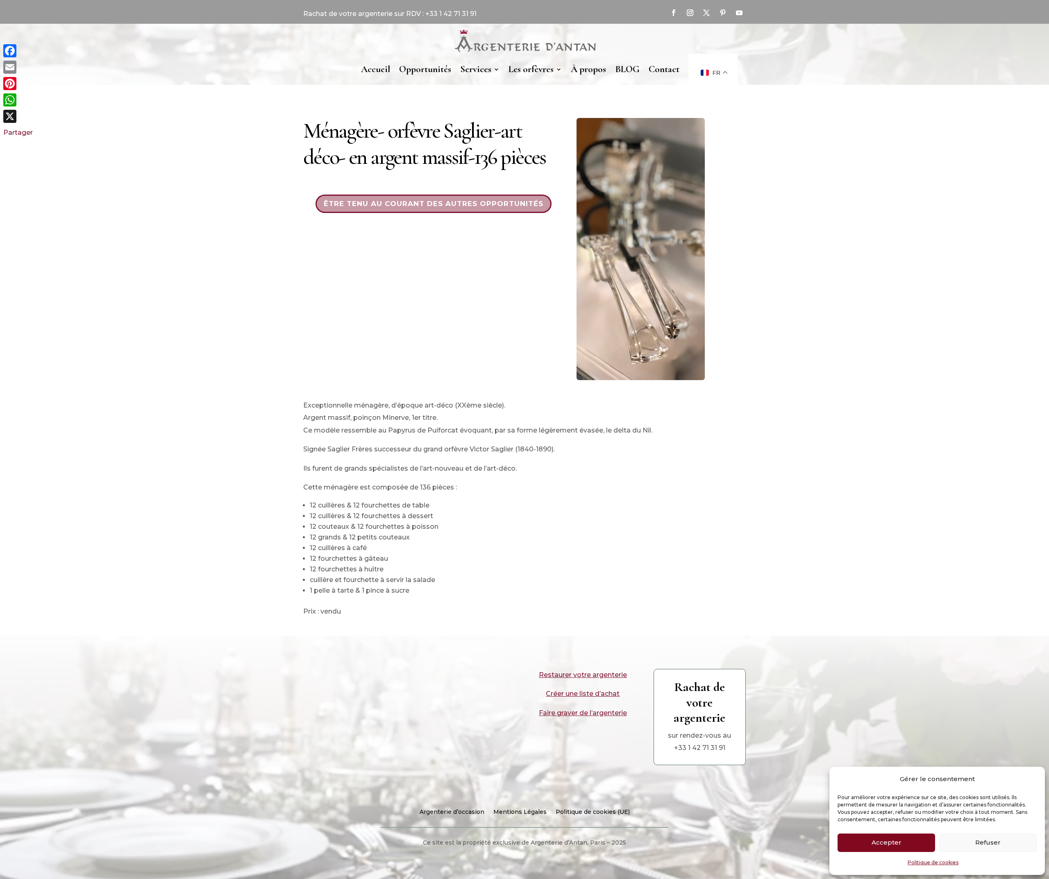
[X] (18, 116)
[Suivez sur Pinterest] (722, 12)
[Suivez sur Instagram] (690, 12)
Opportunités (425, 69)
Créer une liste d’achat (583, 694)
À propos (588, 69)
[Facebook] (18, 51)
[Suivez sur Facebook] (673, 12)
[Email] (18, 67)
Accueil (375, 69)
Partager (18, 132)
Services (475, 69)
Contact (664, 69)
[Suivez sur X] (706, 12)
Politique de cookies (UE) (593, 812)
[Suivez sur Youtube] (739, 12)
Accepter (886, 842)
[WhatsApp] (18, 100)
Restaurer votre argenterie (583, 675)
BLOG (627, 69)
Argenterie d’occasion (452, 812)
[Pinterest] (18, 83)
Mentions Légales (520, 812)
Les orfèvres (531, 69)
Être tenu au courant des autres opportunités (433, 203)
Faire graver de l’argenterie (583, 713)
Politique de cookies (933, 862)
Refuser (988, 842)
